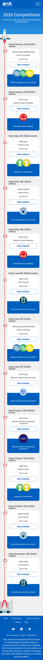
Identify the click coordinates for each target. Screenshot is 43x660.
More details (23, 64)
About (6, 618)
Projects (18, 622)
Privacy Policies (16, 618)
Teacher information (32, 618)
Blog (26, 622)
